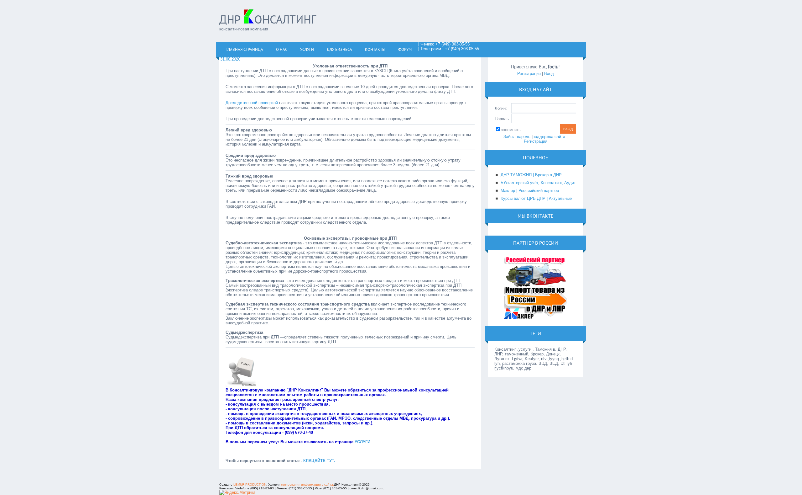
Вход (549, 73)
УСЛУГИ (362, 441)
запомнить (511, 129)
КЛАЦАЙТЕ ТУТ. (319, 460)
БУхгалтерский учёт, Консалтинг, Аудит (538, 182)
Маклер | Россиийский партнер (530, 190)
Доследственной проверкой (252, 102)
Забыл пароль (516, 136)
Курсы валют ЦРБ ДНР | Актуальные (536, 198)
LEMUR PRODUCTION (249, 484)
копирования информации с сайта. (307, 484)
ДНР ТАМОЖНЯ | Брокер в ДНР (531, 175)
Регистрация (529, 73)
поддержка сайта (549, 136)
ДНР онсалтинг (267, 19)
